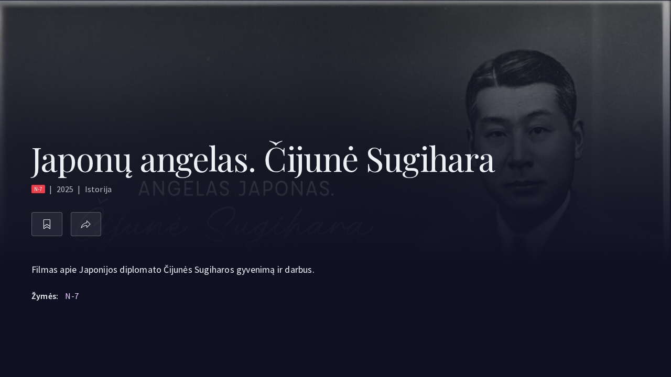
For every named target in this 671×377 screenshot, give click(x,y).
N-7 (72, 296)
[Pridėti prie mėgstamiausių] (46, 224)
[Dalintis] (86, 224)
